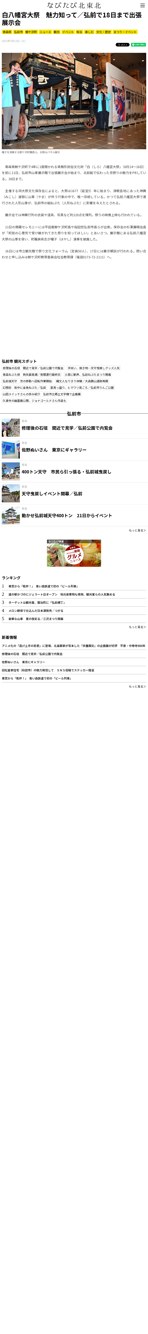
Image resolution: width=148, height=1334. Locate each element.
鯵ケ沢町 (31, 32)
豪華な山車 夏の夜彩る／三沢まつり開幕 (35, 619)
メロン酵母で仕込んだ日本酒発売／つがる (35, 610)
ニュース (45, 32)
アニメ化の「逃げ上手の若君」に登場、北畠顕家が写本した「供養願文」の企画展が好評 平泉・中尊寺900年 (73, 645)
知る (79, 32)
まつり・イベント (125, 32)
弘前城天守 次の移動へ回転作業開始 (27, 381)
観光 (57, 32)
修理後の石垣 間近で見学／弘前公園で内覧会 (33, 368)
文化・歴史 (103, 32)
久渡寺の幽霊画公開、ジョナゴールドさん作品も (34, 400)
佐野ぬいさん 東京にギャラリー (23, 662)
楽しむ (89, 32)
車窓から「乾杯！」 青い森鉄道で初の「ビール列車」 (43, 586)
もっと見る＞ (137, 530)
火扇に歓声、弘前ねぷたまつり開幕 (88, 374)
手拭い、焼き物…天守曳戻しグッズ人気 (94, 368)
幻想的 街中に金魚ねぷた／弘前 (24, 387)
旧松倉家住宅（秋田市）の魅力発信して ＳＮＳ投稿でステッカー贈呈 (48, 670)
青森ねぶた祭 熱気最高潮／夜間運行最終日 (31, 374)
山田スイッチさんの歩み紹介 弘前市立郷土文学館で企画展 (42, 394)
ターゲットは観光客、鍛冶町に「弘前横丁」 (37, 602)
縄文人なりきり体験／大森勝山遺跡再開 (82, 381)
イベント (68, 32)
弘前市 (18, 32)
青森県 (7, 32)
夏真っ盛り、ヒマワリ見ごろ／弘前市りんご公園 (82, 387)
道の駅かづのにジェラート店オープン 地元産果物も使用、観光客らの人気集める (61, 594)
